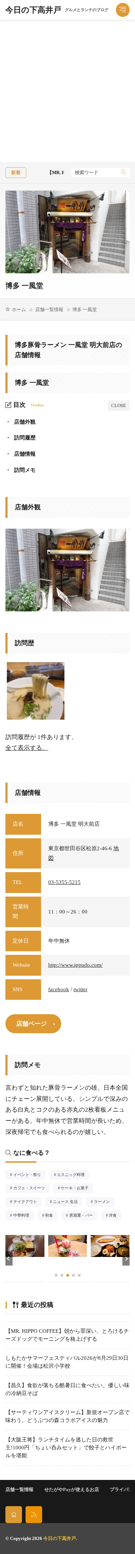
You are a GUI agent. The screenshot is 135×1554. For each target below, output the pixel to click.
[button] (9, 1258)
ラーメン (104, 1202)
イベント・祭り (29, 1175)
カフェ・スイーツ (31, 1188)
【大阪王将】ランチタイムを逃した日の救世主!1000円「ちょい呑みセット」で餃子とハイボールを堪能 (66, 1448)
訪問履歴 (20, 438)
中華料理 (23, 1216)
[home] (13, 1514)
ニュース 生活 (67, 1202)
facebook (58, 989)
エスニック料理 (73, 1175)
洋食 (115, 1216)
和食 (51, 1216)
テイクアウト (27, 1202)
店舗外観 (20, 422)
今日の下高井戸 (56, 10)
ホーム (19, 309)
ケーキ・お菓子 (77, 1188)
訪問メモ (20, 470)
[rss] (34, 1514)
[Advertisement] (67, 90)
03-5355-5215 (64, 882)
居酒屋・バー (83, 1216)
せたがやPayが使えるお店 (71, 1489)
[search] (123, 173)
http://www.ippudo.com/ (75, 965)
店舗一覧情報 (49, 309)
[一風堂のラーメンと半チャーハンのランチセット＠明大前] (35, 691)
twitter (80, 989)
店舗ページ (31, 1023)
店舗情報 (20, 454)
